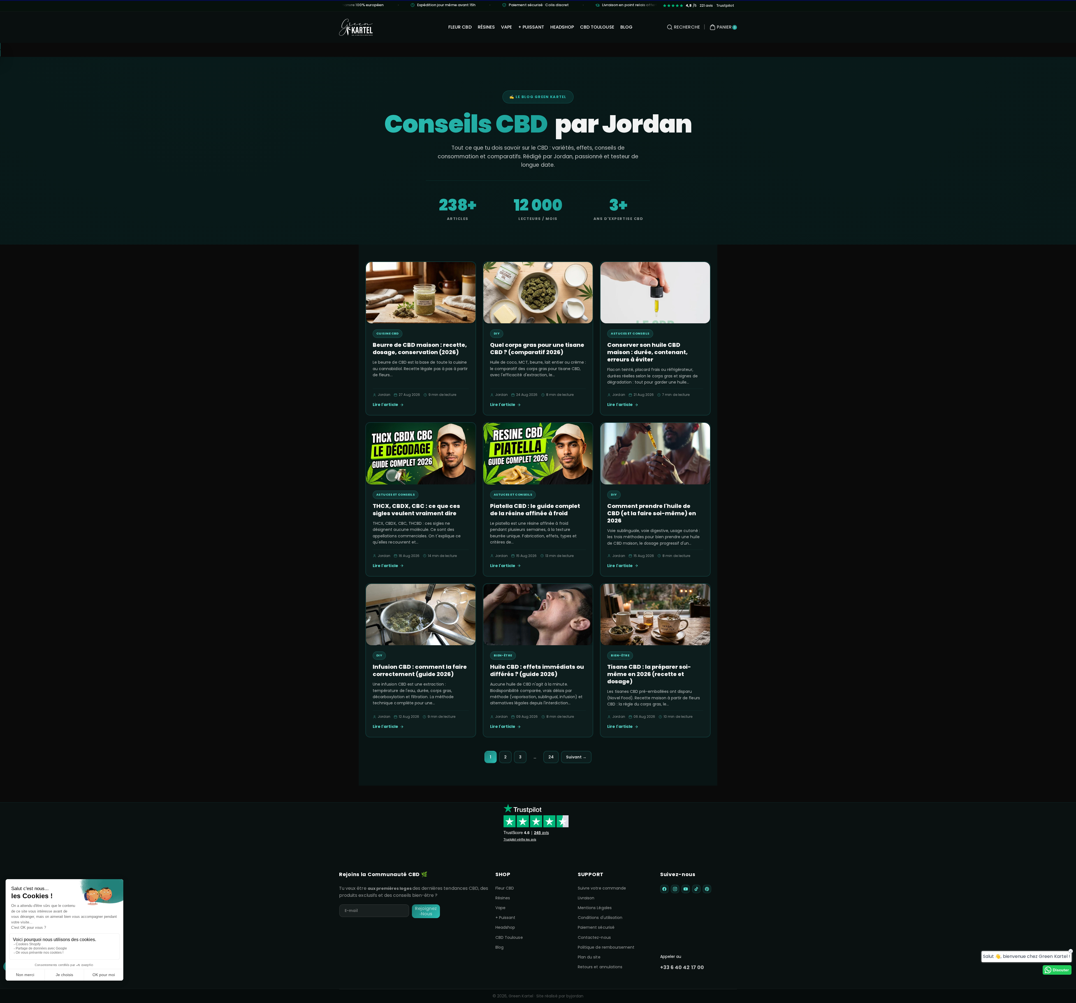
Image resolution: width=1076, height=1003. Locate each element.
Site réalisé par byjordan (559, 996)
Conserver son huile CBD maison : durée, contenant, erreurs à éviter (647, 352)
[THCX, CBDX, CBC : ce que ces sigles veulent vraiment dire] (421, 453)
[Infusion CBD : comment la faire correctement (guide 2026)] (421, 615)
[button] (682, 27)
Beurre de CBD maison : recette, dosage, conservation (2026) (420, 348)
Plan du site (589, 957)
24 (551, 757)
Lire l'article (385, 404)
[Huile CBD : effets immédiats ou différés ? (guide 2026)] (538, 615)
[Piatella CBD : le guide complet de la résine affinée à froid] (538, 453)
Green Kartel (521, 996)
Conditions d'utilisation (600, 917)
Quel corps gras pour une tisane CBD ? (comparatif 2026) (537, 348)
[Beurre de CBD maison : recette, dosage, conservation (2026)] (421, 293)
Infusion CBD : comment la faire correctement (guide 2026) (420, 670)
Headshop (505, 927)
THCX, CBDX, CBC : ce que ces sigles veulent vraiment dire (416, 509)
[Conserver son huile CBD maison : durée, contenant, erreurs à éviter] (655, 293)
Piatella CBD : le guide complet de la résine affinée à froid (535, 509)
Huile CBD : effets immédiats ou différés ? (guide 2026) (537, 670)
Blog (499, 947)
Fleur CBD (504, 888)
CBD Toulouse (509, 937)
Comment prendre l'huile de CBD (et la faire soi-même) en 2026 (651, 513)
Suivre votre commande (602, 888)
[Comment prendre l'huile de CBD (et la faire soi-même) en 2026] (655, 453)
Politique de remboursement (606, 947)
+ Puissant (505, 917)
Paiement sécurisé (596, 927)
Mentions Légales (595, 908)
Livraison (586, 898)
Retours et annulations (600, 967)
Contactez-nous (594, 937)
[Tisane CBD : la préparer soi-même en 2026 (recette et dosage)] (655, 615)
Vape (500, 908)
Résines (502, 898)
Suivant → (576, 757)
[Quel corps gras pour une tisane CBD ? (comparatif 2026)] (538, 293)
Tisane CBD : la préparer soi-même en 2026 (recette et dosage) (649, 674)
